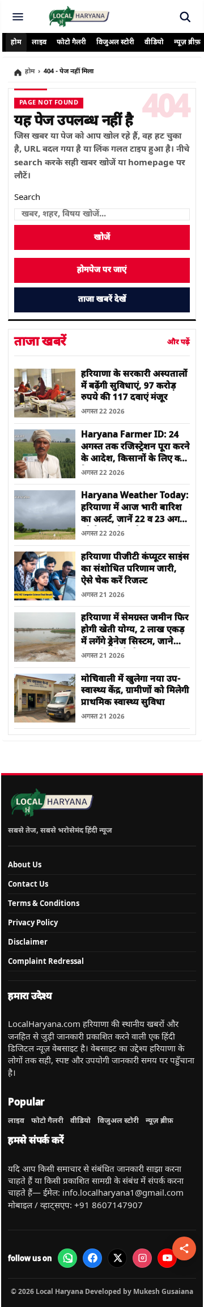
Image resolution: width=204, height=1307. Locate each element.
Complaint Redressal (46, 961)
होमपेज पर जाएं (102, 270)
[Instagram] (142, 1258)
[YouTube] (167, 1258)
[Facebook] (92, 1258)
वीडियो (154, 42)
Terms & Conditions (43, 903)
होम (16, 42)
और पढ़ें (178, 342)
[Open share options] (184, 1248)
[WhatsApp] (67, 1258)
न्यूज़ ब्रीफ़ (159, 1120)
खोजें (102, 237)
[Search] (185, 16)
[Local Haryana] (79, 16)
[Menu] (17, 16)
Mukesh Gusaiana (163, 1291)
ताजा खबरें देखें (102, 299)
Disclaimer (28, 942)
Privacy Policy (33, 922)
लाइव (39, 42)
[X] (117, 1258)
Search (27, 198)
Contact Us (28, 884)
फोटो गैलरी (71, 42)
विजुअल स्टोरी (115, 42)
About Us (24, 864)
